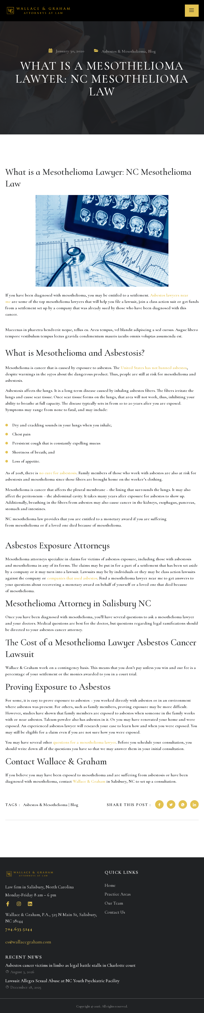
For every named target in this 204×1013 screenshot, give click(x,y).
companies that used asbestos (72, 578)
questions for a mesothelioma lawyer (84, 742)
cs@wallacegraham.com (28, 942)
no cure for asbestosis (57, 473)
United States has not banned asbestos (154, 367)
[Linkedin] (30, 903)
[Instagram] (18, 903)
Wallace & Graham (89, 781)
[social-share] (159, 804)
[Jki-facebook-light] (7, 903)
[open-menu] (192, 11)
